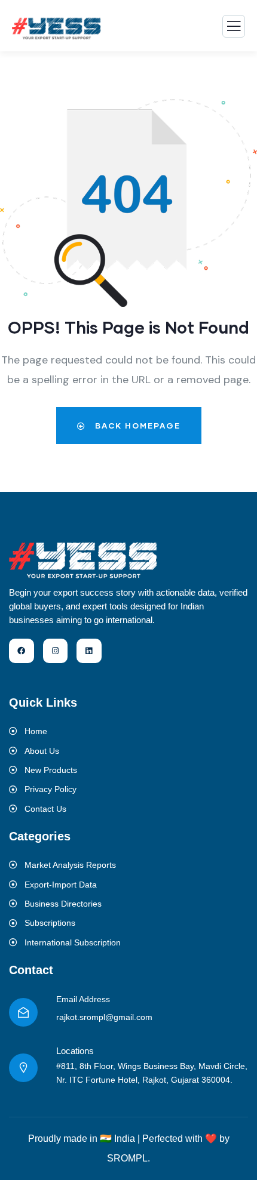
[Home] (83, 560)
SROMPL (127, 1158)
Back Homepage (136, 425)
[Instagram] (55, 651)
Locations (75, 1051)
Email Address (83, 999)
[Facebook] (21, 651)
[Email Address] (23, 1012)
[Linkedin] (89, 651)
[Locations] (23, 1067)
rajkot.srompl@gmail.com (104, 1017)
